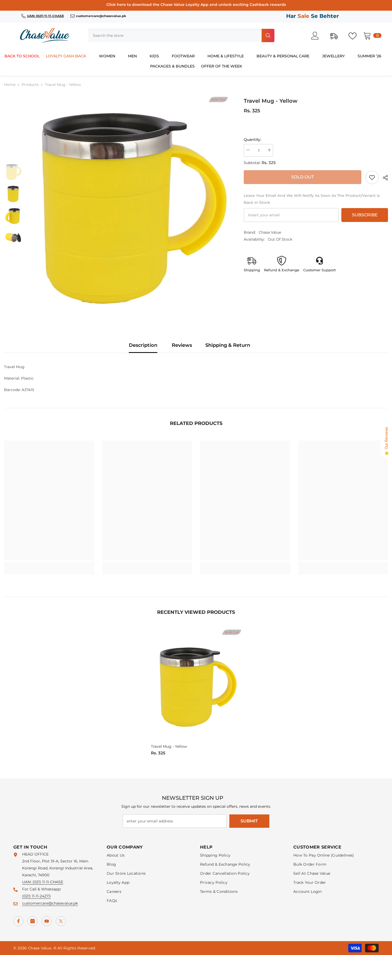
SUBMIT (249, 820)
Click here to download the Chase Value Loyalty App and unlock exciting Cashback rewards (196, 4)
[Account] (318, 35)
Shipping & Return (227, 345)
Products (30, 84)
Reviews (182, 345)
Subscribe (365, 214)
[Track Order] (336, 35)
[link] (372, 177)
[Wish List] (355, 35)
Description (143, 345)
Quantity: (252, 139)
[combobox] (174, 35)
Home (9, 84)
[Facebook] (18, 921)
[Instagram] (32, 921)
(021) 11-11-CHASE (48, 882)
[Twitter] (61, 921)
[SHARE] (383, 177)
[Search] (181, 35)
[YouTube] (47, 921)
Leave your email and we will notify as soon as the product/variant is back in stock (312, 199)
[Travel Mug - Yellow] (196, 686)
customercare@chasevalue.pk (50, 903)
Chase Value (270, 232)
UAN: (27, 882)
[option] (129, 205)
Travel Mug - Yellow (169, 746)
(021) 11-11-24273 (36, 896)
